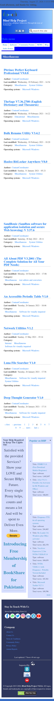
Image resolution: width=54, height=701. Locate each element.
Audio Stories (8, 48)
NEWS (39, 44)
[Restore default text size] (19, 32)
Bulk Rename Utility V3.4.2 (22, 133)
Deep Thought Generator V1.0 (23, 397)
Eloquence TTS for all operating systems (41, 520)
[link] (27, 39)
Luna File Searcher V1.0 (19, 362)
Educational (20, 116)
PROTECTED (31, 693)
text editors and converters (30, 280)
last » (36, 427)
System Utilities (36, 85)
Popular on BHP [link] (37, 440)
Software (13, 44)
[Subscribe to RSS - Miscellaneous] (3, 432)
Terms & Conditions (13, 639)
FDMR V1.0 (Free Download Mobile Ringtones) (40, 467)
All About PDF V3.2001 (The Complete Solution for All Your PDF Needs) (24, 261)
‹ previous (17, 424)
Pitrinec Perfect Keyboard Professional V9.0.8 (20, 71)
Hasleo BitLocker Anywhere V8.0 (25, 161)
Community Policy (13, 642)
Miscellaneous (21, 85)
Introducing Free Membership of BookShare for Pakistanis (15, 565)
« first (7, 424)
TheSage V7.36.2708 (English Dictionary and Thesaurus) (23, 103)
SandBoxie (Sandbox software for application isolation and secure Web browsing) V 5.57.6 (25, 226)
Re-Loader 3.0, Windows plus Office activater (41, 536)
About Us (9, 632)
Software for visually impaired (32, 311)
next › (28, 427)
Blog (46, 44)
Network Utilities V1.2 (18, 328)
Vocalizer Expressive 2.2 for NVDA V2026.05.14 (40, 551)
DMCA (21, 693)
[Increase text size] (23, 32)
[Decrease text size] (16, 32)
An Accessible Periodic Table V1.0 (26, 296)
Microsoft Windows (30, 89)
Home (5, 44)
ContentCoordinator (20, 78)
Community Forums (26, 44)
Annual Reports (11, 649)
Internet (8, 343)
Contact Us (10, 635)
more (49, 595)
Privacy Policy (11, 646)
